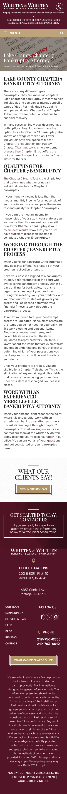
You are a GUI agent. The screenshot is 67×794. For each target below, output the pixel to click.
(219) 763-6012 (59, 7)
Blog (8, 631)
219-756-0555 (49, 639)
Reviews (11, 637)
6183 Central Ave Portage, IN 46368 (33, 592)
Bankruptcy (14, 613)
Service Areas (15, 619)
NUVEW (13, 773)
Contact (11, 643)
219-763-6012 (48, 644)
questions (53, 440)
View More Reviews (33, 489)
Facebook (41, 617)
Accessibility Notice (33, 781)
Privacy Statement (41, 777)
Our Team (12, 606)
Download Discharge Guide (33, 660)
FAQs (8, 625)
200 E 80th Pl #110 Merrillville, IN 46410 (33, 576)
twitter (48, 617)
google (56, 617)
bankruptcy (25, 147)
